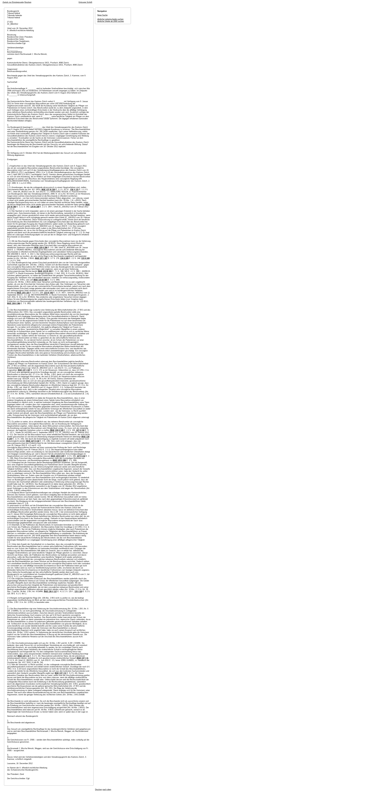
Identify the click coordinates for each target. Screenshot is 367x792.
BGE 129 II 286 (41, 247)
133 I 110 (78, 591)
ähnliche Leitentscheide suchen (110, 19)
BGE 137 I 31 (23, 656)
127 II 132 (80, 430)
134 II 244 (64, 258)
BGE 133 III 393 (45, 271)
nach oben (107, 789)
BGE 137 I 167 (41, 258)
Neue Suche (102, 15)
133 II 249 (85, 258)
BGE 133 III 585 (40, 280)
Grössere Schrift (85, 2)
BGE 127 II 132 (32, 441)
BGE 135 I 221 (23, 293)
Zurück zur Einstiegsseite (13, 2)
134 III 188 (34, 207)
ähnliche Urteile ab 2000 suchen (110, 21)
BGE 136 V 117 (50, 591)
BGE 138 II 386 (13, 303)
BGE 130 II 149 (56, 430)
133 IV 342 (48, 293)
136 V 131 (74, 189)
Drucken (27, 2)
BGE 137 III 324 (48, 189)
